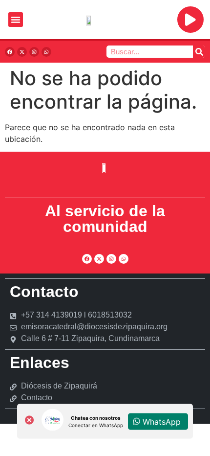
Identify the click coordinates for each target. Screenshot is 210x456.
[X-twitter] (22, 52)
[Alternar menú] (15, 19)
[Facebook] (10, 52)
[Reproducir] (190, 19)
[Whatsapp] (46, 52)
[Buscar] (199, 52)
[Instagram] (34, 52)
